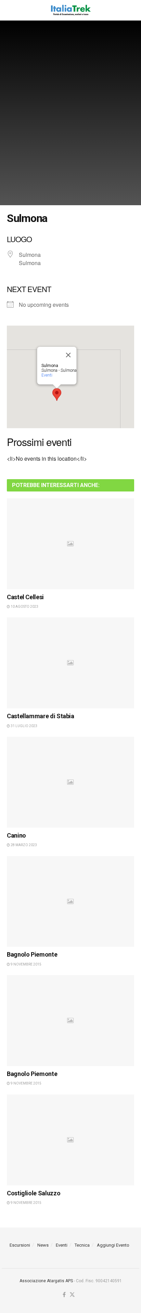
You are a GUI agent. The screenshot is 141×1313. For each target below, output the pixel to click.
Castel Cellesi (25, 597)
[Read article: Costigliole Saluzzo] (70, 1139)
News (43, 1245)
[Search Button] (130, 10)
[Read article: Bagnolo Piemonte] (70, 901)
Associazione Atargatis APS (46, 1280)
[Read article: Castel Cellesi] (70, 543)
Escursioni (20, 1245)
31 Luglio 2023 (23, 726)
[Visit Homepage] (70, 10)
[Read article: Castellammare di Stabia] (70, 662)
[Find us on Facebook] (64, 1295)
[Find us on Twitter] (72, 1295)
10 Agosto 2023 (24, 606)
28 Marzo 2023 (23, 845)
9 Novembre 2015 (25, 964)
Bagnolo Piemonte (32, 954)
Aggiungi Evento (113, 1245)
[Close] (68, 355)
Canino (16, 835)
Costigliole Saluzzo (33, 1193)
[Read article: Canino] (70, 782)
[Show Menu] (10, 10)
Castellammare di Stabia (40, 716)
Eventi (46, 375)
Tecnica (82, 1245)
